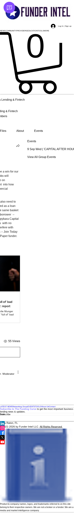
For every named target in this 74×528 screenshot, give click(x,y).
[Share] (18, 145)
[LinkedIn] (37, 423)
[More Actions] (18, 372)
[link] (3, 130)
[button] (2, 31)
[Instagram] (37, 428)
